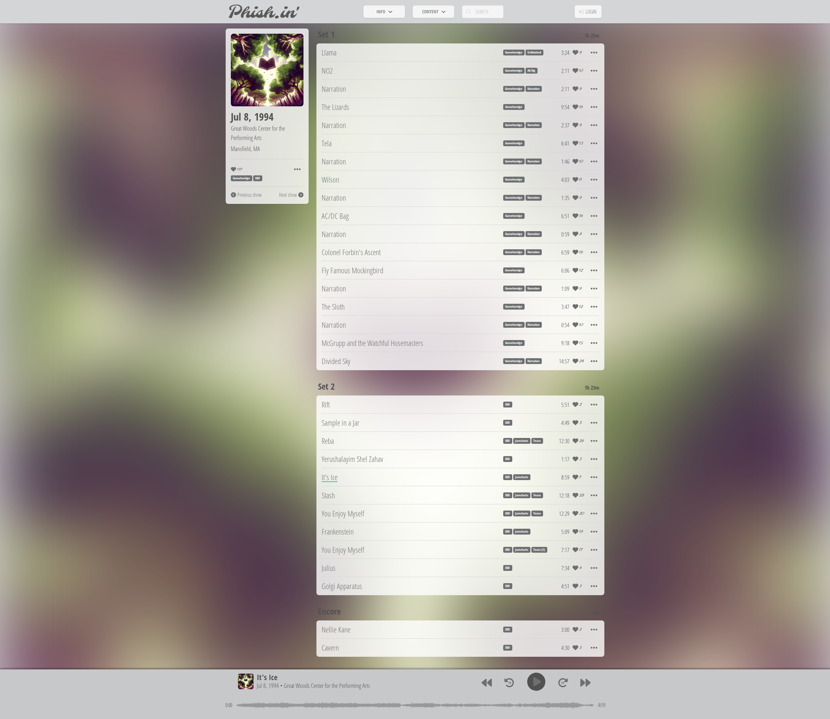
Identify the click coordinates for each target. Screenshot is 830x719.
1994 (264, 117)
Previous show (249, 194)
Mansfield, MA (245, 148)
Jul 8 (240, 117)
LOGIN (591, 11)
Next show (288, 194)
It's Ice (267, 677)
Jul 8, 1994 (268, 685)
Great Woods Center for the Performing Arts (258, 133)
